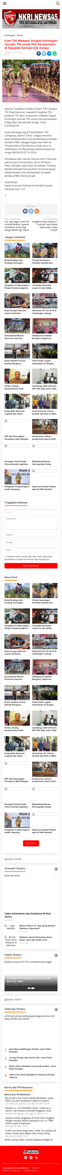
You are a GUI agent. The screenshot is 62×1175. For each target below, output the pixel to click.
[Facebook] (25, 211)
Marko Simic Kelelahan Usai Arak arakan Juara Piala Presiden (32, 1067)
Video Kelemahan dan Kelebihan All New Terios (28, 915)
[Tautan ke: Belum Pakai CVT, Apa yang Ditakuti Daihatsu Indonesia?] (11, 926)
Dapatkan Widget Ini (43, 1139)
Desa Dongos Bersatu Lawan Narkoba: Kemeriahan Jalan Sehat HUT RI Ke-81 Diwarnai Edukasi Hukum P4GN (17, 312)
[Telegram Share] (49, 53)
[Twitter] (31, 211)
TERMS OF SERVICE (11, 1170)
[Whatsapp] (54, 53)
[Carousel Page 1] (29, 988)
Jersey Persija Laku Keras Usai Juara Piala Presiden (30, 1058)
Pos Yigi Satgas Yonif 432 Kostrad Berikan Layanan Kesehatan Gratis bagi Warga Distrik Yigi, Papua (17, 224)
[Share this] (38, 53)
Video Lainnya (26, 1139)
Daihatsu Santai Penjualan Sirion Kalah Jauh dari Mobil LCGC (35, 938)
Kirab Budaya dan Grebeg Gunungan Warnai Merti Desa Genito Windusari (14, 261)
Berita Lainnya (12, 1139)
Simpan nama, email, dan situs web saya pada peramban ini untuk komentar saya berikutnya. (28, 558)
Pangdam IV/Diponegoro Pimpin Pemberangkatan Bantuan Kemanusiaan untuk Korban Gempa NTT (17, 286)
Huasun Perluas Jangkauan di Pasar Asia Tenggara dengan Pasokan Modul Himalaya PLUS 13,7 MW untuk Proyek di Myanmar (29, 1121)
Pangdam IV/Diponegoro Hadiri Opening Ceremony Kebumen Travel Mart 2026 (17, 488)
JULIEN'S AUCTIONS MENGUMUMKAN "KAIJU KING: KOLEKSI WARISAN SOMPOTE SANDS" (29, 1099)
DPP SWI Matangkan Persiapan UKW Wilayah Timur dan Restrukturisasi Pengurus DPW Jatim (17, 437)
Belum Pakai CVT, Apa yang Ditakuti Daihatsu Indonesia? (37, 927)
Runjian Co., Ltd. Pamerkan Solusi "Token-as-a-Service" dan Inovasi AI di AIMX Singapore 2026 (28, 1109)
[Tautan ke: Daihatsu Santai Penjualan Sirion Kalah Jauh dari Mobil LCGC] (11, 941)
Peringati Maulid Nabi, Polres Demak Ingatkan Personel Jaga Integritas (17, 462)
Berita (7, 55)
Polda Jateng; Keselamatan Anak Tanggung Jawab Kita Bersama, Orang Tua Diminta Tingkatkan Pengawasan (15, 387)
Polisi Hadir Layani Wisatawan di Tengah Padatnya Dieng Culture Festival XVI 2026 (44, 362)
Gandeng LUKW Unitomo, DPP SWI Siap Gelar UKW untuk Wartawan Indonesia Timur (44, 387)
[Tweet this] (44, 53)
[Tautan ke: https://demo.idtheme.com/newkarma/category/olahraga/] (56, 1009)
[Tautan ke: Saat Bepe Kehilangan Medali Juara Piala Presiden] (31, 1030)
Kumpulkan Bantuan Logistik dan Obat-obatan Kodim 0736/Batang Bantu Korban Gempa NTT (15, 412)
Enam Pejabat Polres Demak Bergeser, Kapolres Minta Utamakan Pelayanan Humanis (15, 362)
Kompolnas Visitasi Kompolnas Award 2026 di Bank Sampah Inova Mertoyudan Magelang (44, 437)
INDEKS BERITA (31, 1170)
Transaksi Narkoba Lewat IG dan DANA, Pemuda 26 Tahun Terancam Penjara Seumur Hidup (42, 286)
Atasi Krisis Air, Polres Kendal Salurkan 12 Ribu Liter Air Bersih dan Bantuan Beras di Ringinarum (44, 412)
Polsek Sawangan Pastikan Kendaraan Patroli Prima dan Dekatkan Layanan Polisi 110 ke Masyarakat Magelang (44, 261)
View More (31, 843)
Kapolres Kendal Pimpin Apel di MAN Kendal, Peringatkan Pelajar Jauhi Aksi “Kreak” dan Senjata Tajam (44, 488)
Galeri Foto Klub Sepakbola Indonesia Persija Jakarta (31, 1076)
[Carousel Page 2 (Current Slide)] (32, 988)
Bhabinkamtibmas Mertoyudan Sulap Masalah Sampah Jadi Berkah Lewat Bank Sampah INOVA (43, 462)
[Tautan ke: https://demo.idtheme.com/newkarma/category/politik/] (56, 955)
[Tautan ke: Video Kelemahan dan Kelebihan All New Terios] (31, 892)
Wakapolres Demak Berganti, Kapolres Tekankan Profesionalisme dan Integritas (42, 337)
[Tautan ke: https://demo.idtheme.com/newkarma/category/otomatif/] (56, 869)
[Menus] (4, 3)
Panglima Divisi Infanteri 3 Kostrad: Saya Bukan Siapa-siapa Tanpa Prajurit (44, 224)
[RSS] (36, 211)
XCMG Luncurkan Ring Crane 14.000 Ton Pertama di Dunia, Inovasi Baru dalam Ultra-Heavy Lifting (30, 1132)
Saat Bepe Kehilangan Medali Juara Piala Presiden (30, 1050)
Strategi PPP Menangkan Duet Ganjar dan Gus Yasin (29, 980)
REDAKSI (36, 1168)
